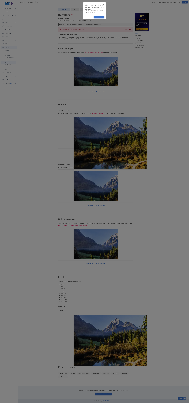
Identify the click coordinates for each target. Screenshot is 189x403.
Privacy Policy (88, 9)
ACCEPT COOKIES (99, 17)
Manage (90, 17)
